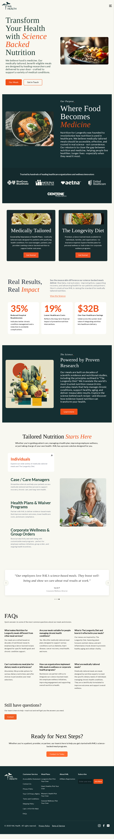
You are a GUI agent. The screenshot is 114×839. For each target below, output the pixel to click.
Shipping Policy (28, 804)
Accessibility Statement (32, 779)
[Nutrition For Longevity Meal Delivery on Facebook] (103, 825)
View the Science (58, 296)
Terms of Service (58, 825)
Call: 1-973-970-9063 (31, 809)
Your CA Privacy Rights (31, 794)
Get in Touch (33, 82)
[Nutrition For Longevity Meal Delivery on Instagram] (99, 825)
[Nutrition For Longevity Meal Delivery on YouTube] (108, 825)
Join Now (98, 781)
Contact (10, 717)
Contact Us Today (57, 754)
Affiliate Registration (67, 779)
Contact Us (27, 784)
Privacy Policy (28, 789)
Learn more (69, 411)
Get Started (31, 255)
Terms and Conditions (31, 799)
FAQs (25, 814)
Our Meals (13, 82)
